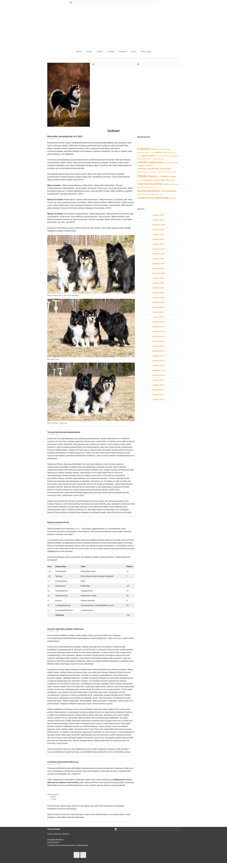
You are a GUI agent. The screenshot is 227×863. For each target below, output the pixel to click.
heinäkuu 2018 (158, 350)
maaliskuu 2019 (158, 331)
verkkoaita (173, 198)
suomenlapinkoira (148, 190)
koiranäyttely (171, 152)
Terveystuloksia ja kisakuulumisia (63, 432)
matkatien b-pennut (145, 165)
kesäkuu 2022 (158, 239)
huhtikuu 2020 (158, 297)
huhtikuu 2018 (158, 365)
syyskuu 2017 (158, 384)
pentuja (173, 176)
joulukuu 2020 (158, 268)
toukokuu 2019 (158, 326)
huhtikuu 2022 (158, 244)
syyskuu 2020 (158, 283)
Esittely (100, 52)
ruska (167, 183)
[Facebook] (83, 855)
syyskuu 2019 (158, 312)
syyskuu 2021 (158, 258)
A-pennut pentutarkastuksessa (62, 762)
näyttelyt (164, 176)
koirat (138, 156)
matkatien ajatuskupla (158, 159)
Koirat (89, 52)
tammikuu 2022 (158, 253)
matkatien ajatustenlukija (171, 162)
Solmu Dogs (146, 52)
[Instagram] (77, 855)
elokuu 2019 (158, 316)
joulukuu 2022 (158, 229)
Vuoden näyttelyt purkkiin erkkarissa (65, 629)
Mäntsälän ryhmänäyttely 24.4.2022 (64, 136)
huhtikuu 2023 (158, 219)
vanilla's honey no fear (156, 194)
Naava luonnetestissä (58, 522)
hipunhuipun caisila (164, 149)
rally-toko (165, 179)
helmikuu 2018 (158, 375)
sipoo (155, 187)
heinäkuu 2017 (158, 389)
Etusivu (79, 52)
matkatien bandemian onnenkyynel (147, 172)
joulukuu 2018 (158, 341)
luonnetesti (160, 156)
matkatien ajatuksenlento (144, 159)
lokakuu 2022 (158, 234)
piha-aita (139, 180)
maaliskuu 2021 (158, 263)
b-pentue (154, 149)
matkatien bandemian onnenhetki (154, 168)
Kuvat (133, 52)
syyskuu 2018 (158, 346)
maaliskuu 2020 (158, 302)
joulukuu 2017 (158, 380)
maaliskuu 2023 (158, 224)
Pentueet (122, 52)
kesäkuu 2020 (158, 287)
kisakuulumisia (161, 152)
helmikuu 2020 (158, 307)
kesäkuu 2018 (158, 355)
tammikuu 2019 (158, 336)
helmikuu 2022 (158, 249)
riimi (172, 180)
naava (152, 176)
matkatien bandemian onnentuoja (167, 172)
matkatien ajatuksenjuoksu (171, 156)
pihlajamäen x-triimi (151, 180)
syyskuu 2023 (158, 215)
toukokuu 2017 (158, 394)
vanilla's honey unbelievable (153, 197)
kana (152, 152)
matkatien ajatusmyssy (150, 162)
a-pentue (143, 148)
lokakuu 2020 (158, 278)
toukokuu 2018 (158, 360)
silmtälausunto (149, 187)
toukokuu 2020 (158, 292)
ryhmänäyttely (174, 184)
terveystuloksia (168, 190)
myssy (142, 175)
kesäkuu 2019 (158, 321)
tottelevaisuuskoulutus (143, 194)
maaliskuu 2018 (158, 370)
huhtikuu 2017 (158, 399)
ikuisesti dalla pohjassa (143, 152)
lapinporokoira (148, 155)
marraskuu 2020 (158, 273)
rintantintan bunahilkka (150, 184)
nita (158, 176)
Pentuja (111, 52)
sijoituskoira (140, 187)
